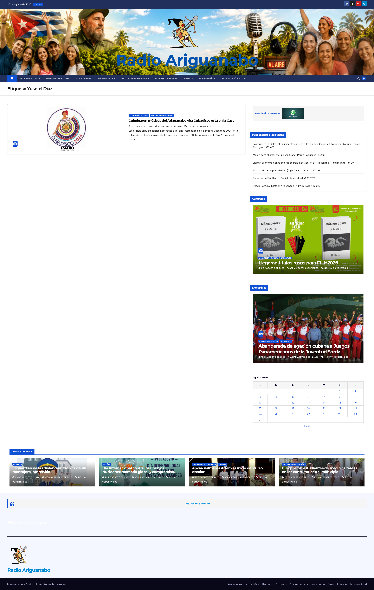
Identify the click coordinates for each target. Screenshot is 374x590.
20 (308, 408)
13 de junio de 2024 (142, 126)
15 (340, 402)
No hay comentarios (200, 126)
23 (355, 408)
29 (339, 414)
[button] (358, 78)
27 (308, 414)
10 (260, 402)
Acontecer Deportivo (276, 341)
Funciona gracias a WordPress (21, 584)
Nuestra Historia (58, 78)
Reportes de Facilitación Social (270, 178)
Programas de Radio (135, 78)
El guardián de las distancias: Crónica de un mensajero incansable (49, 470)
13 (308, 402)
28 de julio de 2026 (277, 268)
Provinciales (106, 78)
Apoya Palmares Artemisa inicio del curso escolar (227, 470)
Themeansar (60, 584)
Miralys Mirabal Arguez (59, 477)
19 (293, 408)
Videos (188, 78)
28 (324, 414)
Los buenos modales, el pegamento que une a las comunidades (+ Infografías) (297, 144)
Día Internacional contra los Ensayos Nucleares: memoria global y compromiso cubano (138, 472)
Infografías (207, 78)
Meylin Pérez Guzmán (170, 126)
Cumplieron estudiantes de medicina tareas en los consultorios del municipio (319, 470)
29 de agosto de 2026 (27, 477)
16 (355, 402)
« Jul (307, 425)
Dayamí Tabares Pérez (327, 477)
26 (293, 414)
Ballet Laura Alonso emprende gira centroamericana (301, 260)
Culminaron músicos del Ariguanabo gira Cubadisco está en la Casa (181, 121)
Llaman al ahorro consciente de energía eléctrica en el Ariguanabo (291, 162)
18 (276, 408)
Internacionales (166, 78)
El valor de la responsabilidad (269, 170)
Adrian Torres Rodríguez (307, 268)
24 (260, 414)
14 (324, 402)
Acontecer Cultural (138, 115)
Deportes (292, 341)
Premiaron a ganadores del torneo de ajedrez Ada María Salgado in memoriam (315, 348)
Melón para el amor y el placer (270, 154)
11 (276, 402)
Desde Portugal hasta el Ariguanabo (273, 185)
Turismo (222, 464)
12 (293, 402)
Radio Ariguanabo (187, 60)
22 (339, 408)
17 (260, 408)
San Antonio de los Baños (162, 115)
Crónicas (17, 464)
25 (276, 414)
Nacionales (83, 78)
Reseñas (106, 464)
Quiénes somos (30, 78)
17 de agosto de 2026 (280, 357)
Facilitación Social (234, 78)
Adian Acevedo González (311, 357)
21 (324, 408)
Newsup (47, 584)
